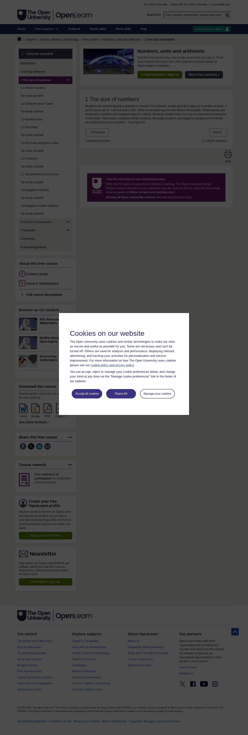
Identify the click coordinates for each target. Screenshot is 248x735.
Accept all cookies (87, 393)
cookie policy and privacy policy (112, 365)
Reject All (121, 393)
